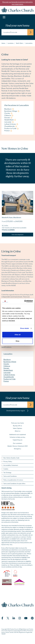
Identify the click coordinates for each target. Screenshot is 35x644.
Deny (17, 341)
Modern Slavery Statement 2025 (17, 446)
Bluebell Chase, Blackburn (11, 217)
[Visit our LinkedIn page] (14, 618)
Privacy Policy (7, 461)
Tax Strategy (7, 472)
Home (3, 43)
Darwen (6, 368)
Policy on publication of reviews (13, 480)
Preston (6, 381)
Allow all (17, 334)
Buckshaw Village (10, 361)
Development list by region (15, 410)
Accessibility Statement (10, 465)
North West (19, 43)
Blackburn (7, 359)
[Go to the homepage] (17, 10)
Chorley (6, 364)
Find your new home (17, 423)
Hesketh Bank (8, 370)
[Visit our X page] (8, 618)
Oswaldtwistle (9, 377)
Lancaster (7, 372)
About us (17, 431)
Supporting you (17, 440)
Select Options (17, 428)
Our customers (17, 443)
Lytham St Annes (9, 374)
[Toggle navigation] (4, 17)
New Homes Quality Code (11, 458)
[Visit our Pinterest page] (32, 618)
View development (17, 234)
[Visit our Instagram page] (19, 618)
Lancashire (28, 43)
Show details (24, 328)
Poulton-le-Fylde (9, 379)
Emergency (17, 449)
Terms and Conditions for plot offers (14, 483)
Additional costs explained (17, 434)
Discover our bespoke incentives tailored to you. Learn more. (17, 3)
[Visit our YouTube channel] (25, 618)
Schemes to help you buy (17, 437)
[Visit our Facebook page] (2, 618)
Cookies (5, 469)
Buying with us (17, 426)
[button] (4, 203)
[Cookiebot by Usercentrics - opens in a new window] (25, 301)
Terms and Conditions (10, 476)
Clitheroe (7, 366)
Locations (11, 43)
